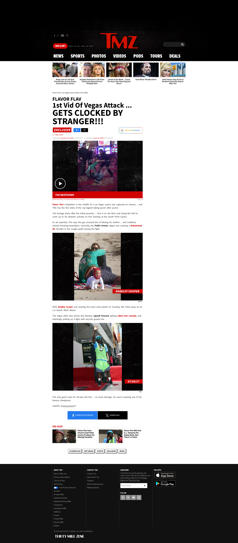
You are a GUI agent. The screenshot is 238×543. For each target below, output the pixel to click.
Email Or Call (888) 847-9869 (81, 46)
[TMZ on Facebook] (54, 35)
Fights (100, 451)
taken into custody (127, 315)
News (58, 56)
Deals (174, 56)
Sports (77, 56)
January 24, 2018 (67, 138)
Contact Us (91, 474)
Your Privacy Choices (67, 488)
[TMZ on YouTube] (133, 497)
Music (122, 451)
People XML (58, 519)
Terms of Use (59, 481)
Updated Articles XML (62, 501)
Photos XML (58, 522)
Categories (58, 505)
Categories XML (60, 508)
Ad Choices (58, 484)
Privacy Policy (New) (62, 477)
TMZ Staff (59, 135)
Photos (99, 56)
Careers (90, 481)
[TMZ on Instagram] (67, 35)
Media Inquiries (93, 488)
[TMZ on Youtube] (62, 35)
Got (60, 46)
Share (84, 415)
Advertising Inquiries (95, 484)
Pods (138, 56)
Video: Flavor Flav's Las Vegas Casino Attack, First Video (68, 199)
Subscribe (144, 485)
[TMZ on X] (58, 35)
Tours (156, 56)
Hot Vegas (88, 451)
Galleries (57, 512)
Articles (57, 491)
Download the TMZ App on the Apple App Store (164, 475)
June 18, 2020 (98, 138)
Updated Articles (60, 498)
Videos (119, 56)
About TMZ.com (60, 474)
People (56, 515)
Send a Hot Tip (93, 477)
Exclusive (111, 451)
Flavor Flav (74, 451)
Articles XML (59, 495)
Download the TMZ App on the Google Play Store (164, 483)
